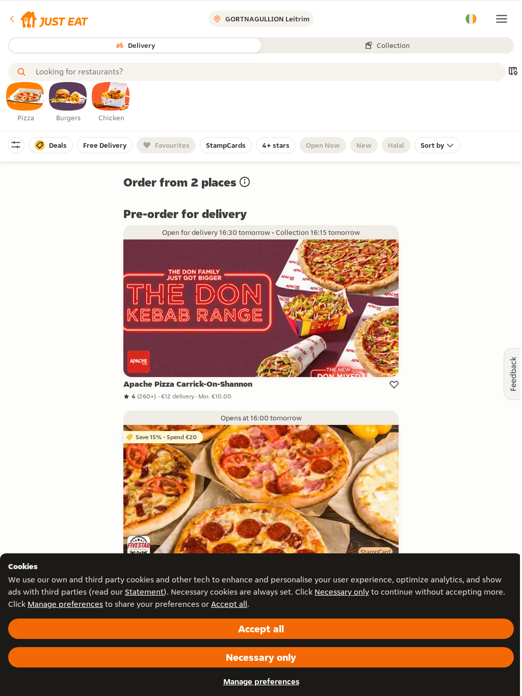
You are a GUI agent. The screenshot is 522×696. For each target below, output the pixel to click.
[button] (48, 19)
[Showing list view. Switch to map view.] (513, 72)
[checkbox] (25, 102)
